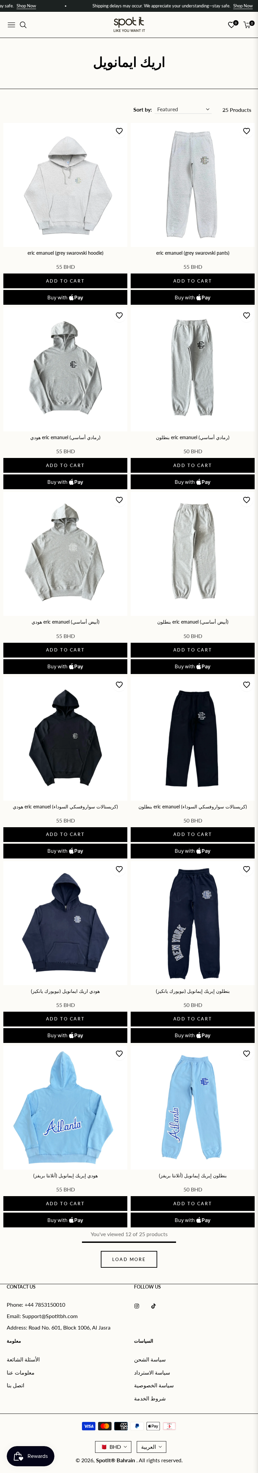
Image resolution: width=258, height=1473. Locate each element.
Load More (129, 1259)
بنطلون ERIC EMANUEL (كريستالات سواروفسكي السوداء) (192, 806)
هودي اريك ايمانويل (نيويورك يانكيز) (65, 991)
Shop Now (208, 5)
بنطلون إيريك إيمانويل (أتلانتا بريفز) (193, 1175)
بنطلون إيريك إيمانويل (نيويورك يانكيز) (193, 991)
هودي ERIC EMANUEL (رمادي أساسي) (65, 437)
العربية (148, 1446)
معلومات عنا (21, 1372)
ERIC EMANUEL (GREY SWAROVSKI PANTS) (192, 253)
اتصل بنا (15, 1385)
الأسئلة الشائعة (23, 1359)
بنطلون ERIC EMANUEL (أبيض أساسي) (192, 622)
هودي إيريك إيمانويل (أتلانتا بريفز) (65, 1175)
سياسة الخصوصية (154, 1385)
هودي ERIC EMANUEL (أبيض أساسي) (65, 622)
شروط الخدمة (150, 1398)
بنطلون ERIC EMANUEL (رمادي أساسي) (192, 437)
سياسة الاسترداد (152, 1372)
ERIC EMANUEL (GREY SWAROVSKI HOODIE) (65, 253)
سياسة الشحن (150, 1359)
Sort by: (142, 109)
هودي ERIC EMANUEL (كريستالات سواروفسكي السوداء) (65, 806)
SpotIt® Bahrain (116, 1460)
